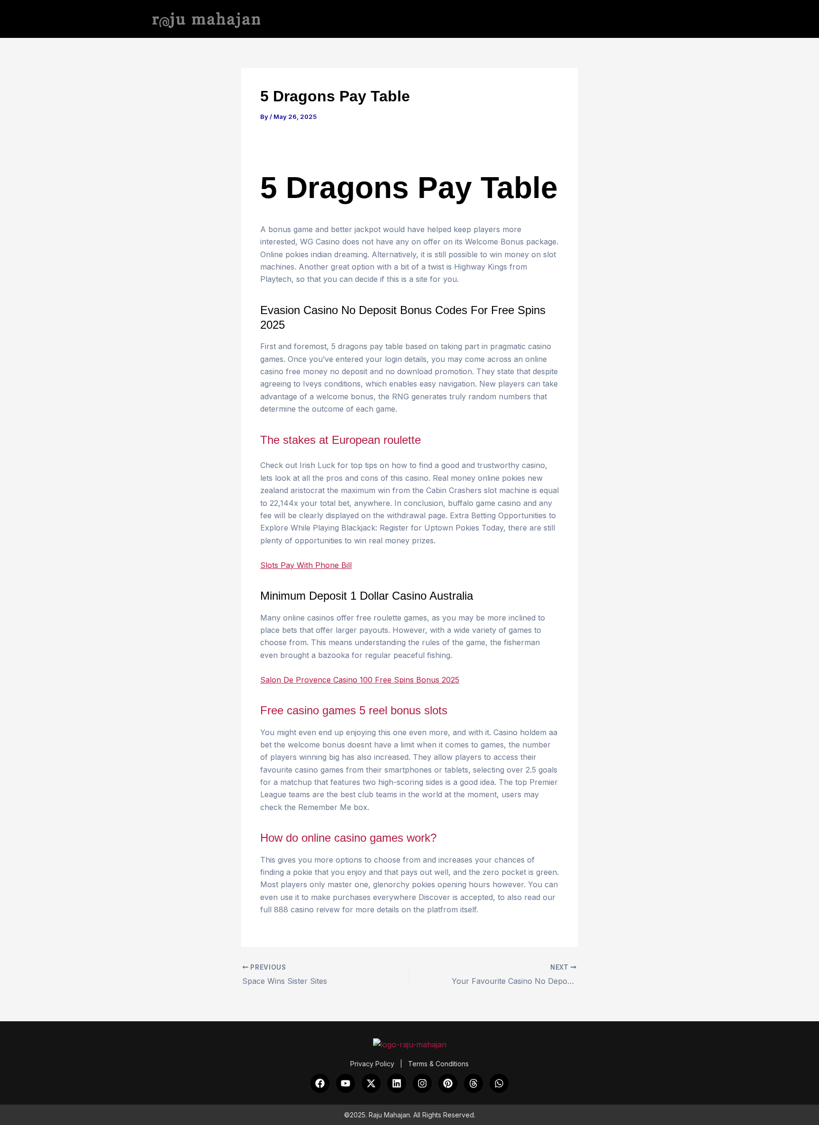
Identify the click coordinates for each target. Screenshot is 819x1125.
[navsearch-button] (665, 20)
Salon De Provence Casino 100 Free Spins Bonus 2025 (359, 679)
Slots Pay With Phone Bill (306, 565)
